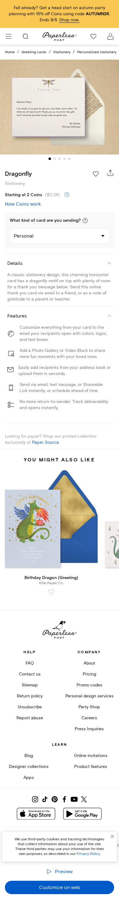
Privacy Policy (88, 854)
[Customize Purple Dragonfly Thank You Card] (59, 107)
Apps (28, 777)
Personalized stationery (97, 52)
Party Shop (89, 707)
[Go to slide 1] (50, 159)
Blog (28, 755)
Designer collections (29, 766)
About (89, 663)
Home (10, 52)
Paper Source (45, 442)
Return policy (30, 696)
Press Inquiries (89, 728)
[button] (85, 220)
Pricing (89, 674)
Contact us (30, 674)
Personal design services (89, 696)
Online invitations (90, 755)
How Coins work (23, 204)
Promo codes (89, 685)
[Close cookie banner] (112, 836)
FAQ (30, 663)
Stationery (61, 52)
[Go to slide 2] (54, 159)
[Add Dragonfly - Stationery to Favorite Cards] (95, 174)
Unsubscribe (30, 707)
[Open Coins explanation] (67, 195)
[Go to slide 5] (69, 159)
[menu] (8, 36)
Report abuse (29, 717)
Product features (90, 766)
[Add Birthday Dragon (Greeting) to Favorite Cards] (51, 591)
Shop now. (69, 20)
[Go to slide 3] (59, 159)
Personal (24, 236)
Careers (89, 717)
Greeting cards (33, 52)
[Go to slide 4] (64, 159)
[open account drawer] (110, 36)
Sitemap (30, 685)
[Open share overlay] (110, 172)
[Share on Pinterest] (54, 799)
